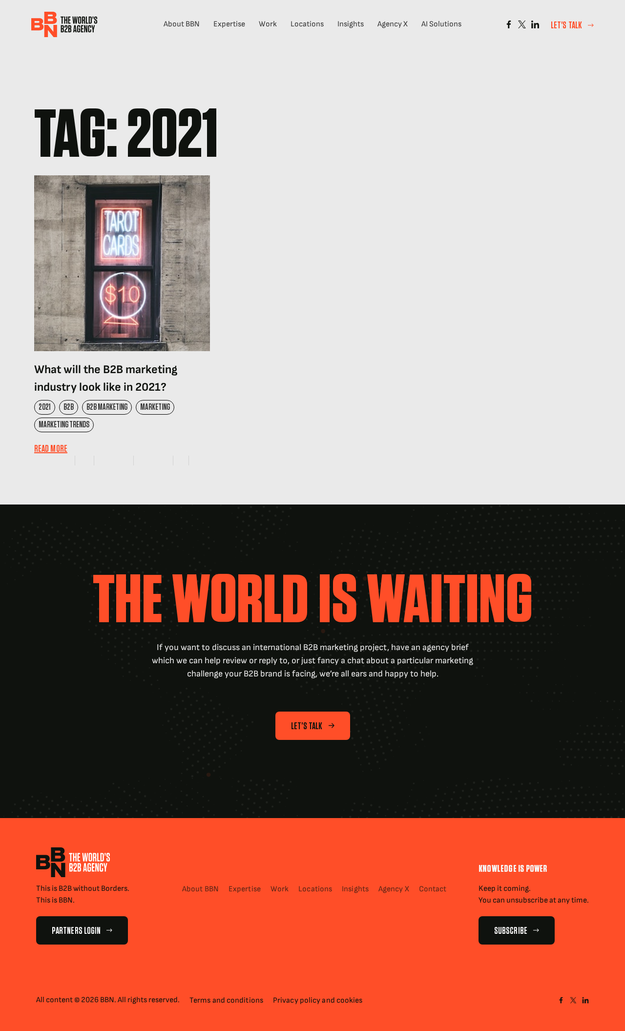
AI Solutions (441, 24)
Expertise (229, 24)
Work (268, 24)
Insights (350, 24)
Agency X (392, 24)
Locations (307, 24)
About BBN (182, 24)
